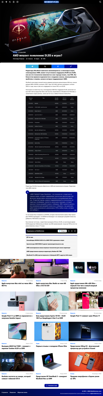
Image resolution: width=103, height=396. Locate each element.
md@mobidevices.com (95, 393)
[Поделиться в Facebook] (58, 66)
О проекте (5, 392)
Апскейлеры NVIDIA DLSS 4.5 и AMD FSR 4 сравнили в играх (45, 240)
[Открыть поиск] (100, 2)
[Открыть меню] (2, 2)
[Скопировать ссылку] (70, 66)
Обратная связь (22, 392)
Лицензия (13, 392)
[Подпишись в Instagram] (17, 2)
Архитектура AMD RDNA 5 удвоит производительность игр (45, 244)
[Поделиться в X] (45, 66)
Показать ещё (52, 385)
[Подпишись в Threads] (14, 2)
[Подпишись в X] (10, 2)
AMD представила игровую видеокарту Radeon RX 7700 (44, 251)
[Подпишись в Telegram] (6, 2)
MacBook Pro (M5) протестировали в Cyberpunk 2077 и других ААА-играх (49, 255)
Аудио (37, 58)
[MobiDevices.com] (51, 2)
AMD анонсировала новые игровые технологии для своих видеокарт (48, 247)
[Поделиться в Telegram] (32, 66)
